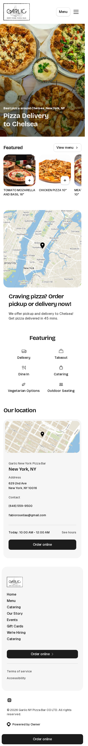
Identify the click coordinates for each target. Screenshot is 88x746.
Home (11, 594)
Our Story (15, 613)
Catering (14, 607)
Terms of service (19, 671)
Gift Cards (15, 626)
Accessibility (16, 678)
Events (12, 620)
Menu (63, 12)
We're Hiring (16, 632)
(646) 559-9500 (20, 507)
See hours (69, 532)
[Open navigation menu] (76, 12)
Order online (42, 544)
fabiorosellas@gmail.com (27, 516)
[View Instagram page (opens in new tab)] (9, 700)
